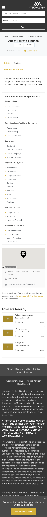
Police (9, 194)
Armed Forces (12, 168)
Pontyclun (20, 322)
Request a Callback (13, 69)
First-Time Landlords (14, 150)
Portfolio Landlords (14, 157)
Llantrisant (20, 350)
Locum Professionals (14, 220)
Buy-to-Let (11, 146)
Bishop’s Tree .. (20, 343)
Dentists (10, 183)
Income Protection (14, 238)
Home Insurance (13, 234)
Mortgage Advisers (18, 36)
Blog (28, 369)
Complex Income (13, 212)
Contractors (11, 179)
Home (7, 36)
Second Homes (12, 117)
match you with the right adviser (30, 296)
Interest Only (11, 216)
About (10, 369)
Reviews (17, 63)
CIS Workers (11, 171)
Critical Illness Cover (14, 230)
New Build (10, 114)
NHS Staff (10, 190)
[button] (45, 498)
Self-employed (12, 198)
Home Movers (12, 110)
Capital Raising (12, 132)
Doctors (10, 187)
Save (19, 45)
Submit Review (32, 51)
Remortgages (12, 128)
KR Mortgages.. (21, 329)
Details (6, 63)
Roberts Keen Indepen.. (24, 315)
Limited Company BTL (15, 153)
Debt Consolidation (14, 135)
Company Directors (14, 175)
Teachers (10, 202)
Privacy (36, 369)
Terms (18, 372)
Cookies (28, 372)
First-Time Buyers (13, 106)
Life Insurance (12, 242)
